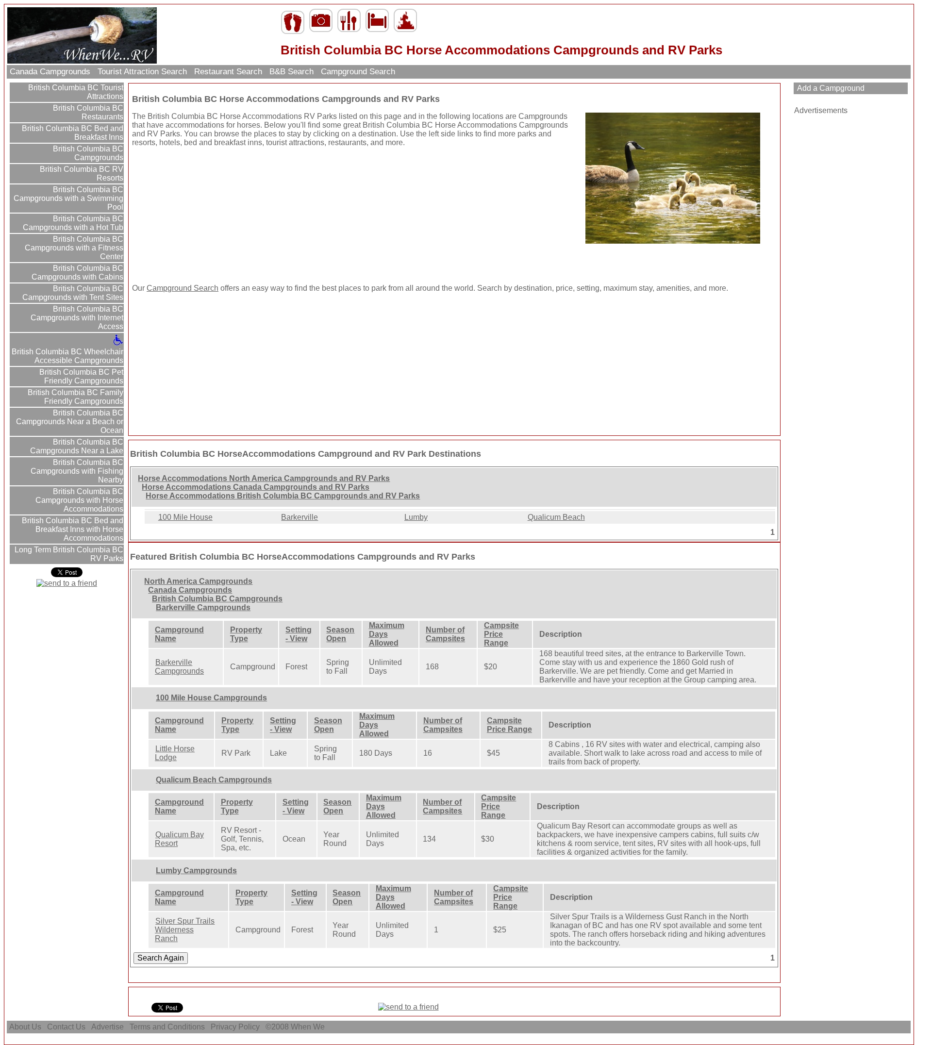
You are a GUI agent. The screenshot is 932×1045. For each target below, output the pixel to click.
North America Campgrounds (198, 581)
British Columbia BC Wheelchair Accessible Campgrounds (67, 356)
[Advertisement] (192, 215)
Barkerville (299, 517)
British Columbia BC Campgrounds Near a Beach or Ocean (69, 421)
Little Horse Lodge (175, 753)
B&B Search (291, 71)
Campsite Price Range (501, 634)
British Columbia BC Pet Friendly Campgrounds (80, 376)
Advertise (107, 1027)
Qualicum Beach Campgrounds (214, 780)
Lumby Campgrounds (196, 870)
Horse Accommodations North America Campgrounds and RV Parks (264, 478)
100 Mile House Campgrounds (211, 698)
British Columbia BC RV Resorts (80, 173)
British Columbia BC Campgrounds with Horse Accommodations (79, 500)
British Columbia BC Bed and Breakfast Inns (71, 132)
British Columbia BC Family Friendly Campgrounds (74, 396)
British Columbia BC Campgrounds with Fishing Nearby (77, 471)
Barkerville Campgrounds (203, 607)
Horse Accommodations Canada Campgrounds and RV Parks (255, 487)
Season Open (340, 634)
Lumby (416, 517)
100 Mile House (185, 517)
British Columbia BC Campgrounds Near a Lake (76, 446)
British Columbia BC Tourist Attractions (74, 91)
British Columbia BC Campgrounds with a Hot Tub (73, 223)
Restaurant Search (228, 71)
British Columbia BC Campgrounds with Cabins (77, 272)
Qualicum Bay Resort (179, 838)
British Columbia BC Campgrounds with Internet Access (77, 318)
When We (309, 1027)
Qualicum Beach (556, 517)
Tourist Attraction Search (142, 71)
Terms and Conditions (167, 1027)
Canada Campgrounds (50, 71)
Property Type (246, 634)
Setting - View (298, 634)
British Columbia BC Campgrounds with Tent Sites (72, 292)
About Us (25, 1027)
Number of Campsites (445, 634)
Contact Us (66, 1027)
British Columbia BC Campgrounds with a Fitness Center (74, 248)
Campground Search (358, 71)
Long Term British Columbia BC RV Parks (68, 554)
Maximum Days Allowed (386, 634)
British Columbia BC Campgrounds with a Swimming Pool (68, 198)
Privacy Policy (235, 1027)
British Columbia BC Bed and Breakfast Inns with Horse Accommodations (71, 529)
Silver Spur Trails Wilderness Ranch (185, 930)
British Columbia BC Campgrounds (87, 153)
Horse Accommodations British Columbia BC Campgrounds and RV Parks (283, 496)
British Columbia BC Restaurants (87, 112)
